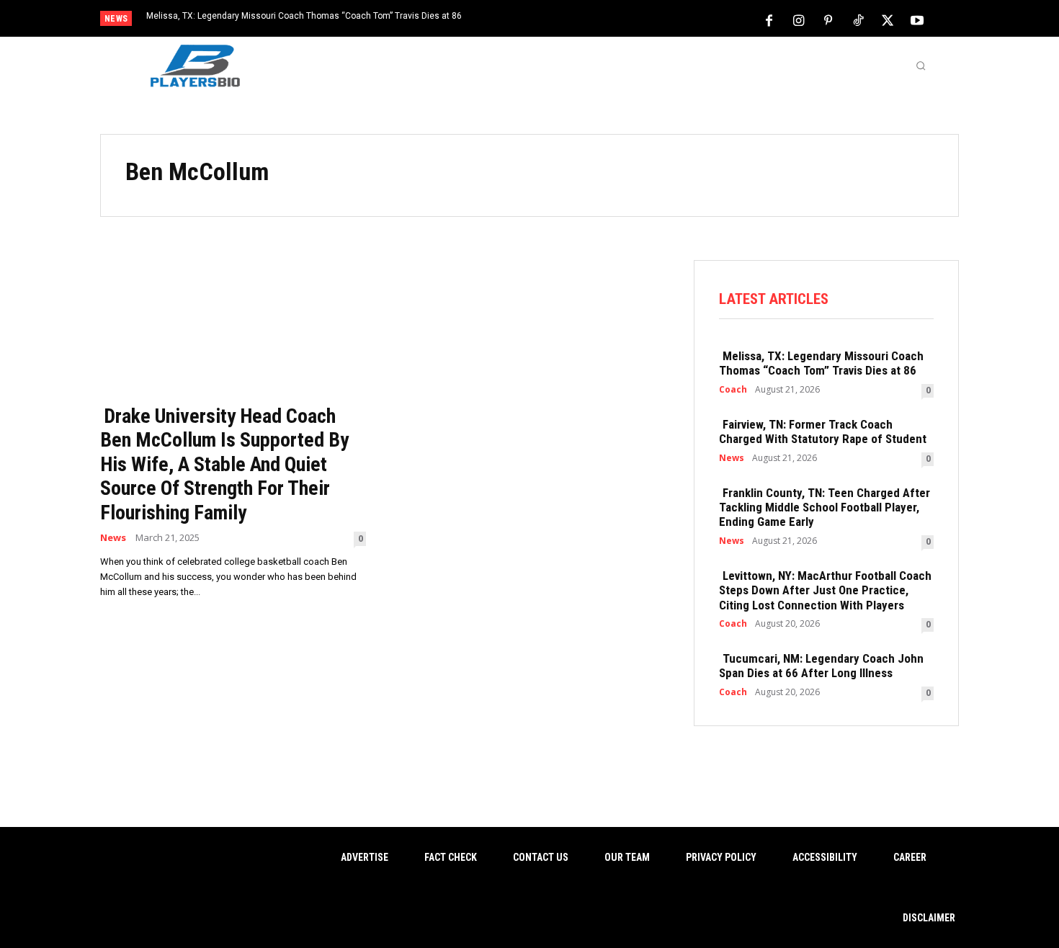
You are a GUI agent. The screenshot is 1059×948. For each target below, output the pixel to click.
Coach (733, 389)
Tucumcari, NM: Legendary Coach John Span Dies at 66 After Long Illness (821, 665)
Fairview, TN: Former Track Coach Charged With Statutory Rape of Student (822, 431)
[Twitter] (888, 19)
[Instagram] (799, 19)
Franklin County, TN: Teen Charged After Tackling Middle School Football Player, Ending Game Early (824, 507)
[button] (921, 65)
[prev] (554, 20)
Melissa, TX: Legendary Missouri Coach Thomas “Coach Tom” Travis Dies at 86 (304, 16)
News (113, 537)
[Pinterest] (828, 19)
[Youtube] (917, 19)
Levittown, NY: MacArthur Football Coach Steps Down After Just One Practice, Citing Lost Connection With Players (825, 590)
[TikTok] (858, 19)
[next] (577, 20)
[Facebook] (769, 19)
